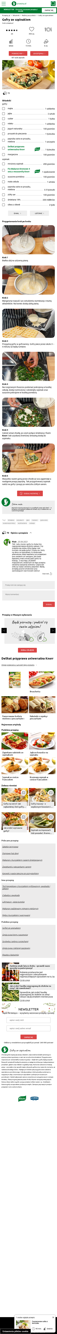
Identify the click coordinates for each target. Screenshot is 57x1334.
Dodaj (49, 604)
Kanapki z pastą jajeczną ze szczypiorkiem (20, 873)
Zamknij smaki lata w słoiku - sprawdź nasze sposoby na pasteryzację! (30, 966)
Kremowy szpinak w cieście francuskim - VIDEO (39, 778)
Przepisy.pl (6, 15)
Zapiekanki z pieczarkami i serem (16, 867)
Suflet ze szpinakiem (11, 928)
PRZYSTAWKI (20, 520)
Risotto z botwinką (10, 955)
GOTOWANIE (43, 520)
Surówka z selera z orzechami (15, 941)
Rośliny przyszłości (29, 15)
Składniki (16, 15)
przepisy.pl (9, 23)
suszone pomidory (9, 523)
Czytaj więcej (25, 980)
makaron (35, 520)
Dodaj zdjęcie (27, 650)
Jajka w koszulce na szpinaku (39, 753)
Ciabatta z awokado (11, 895)
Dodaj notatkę (31, 493)
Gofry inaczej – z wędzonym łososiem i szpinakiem (41, 805)
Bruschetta (35, 691)
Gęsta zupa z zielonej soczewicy (16, 948)
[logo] (19, 3)
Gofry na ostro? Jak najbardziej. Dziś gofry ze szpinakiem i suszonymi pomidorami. (14, 805)
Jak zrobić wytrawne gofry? (13, 829)
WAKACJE (31, 523)
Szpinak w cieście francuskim (10, 778)
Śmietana (11, 520)
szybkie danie (22, 523)
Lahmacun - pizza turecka (13, 902)
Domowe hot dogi (10, 853)
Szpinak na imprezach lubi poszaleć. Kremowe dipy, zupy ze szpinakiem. (42, 832)
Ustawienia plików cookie (15, 1331)
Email (16, 213)
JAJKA (27, 520)
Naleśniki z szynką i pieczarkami (39, 717)
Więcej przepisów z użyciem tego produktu (17, 665)
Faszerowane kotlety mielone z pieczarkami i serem (13, 717)
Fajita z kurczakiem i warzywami (16, 915)
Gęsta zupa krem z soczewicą (15, 935)
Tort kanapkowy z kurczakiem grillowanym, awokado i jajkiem (26, 887)
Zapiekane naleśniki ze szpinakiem (12, 753)
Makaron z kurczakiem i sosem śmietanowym (22, 860)
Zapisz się (28, 1037)
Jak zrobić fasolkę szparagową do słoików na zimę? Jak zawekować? (30, 987)
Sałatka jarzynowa (10, 847)
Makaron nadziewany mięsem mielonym (20, 908)
